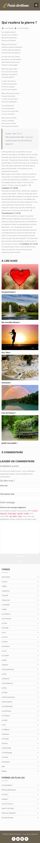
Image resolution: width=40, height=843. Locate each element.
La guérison (6, 646)
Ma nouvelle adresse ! (9, 790)
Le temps (5, 757)
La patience (5, 679)
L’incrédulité (5, 605)
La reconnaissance (8, 697)
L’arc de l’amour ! (8, 804)
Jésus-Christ (6, 577)
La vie (4, 725)
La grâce (5, 642)
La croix (4, 623)
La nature (5, 665)
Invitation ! (5, 799)
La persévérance (7, 683)
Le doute (4, 743)
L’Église (4, 586)
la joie (4, 651)
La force (4, 637)
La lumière (5, 655)
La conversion (6, 618)
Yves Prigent (9, 28)
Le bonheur (5, 734)
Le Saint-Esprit (6, 748)
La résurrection (7, 702)
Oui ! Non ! (5, 794)
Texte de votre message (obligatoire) (13, 507)
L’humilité (5, 595)
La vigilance (6, 729)
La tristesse (6, 716)
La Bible (4, 609)
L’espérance (6, 591)
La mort (4, 660)
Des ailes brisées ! (8, 817)
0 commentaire (23, 28)
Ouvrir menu (36, 5)
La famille (5, 628)
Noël (3, 766)
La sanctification (7, 706)
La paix (4, 674)
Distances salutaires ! (9, 813)
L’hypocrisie (6, 600)
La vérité (4, 720)
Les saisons (6, 762)
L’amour (4, 581)
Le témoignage (7, 752)
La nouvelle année (8, 669)
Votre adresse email (7, 494)
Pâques (4, 771)
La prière (4, 692)
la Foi (4, 632)
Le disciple (5, 739)
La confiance (6, 614)
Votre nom (4, 486)
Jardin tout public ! (8, 808)
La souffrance (6, 711)
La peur (4, 688)
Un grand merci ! (7, 785)
